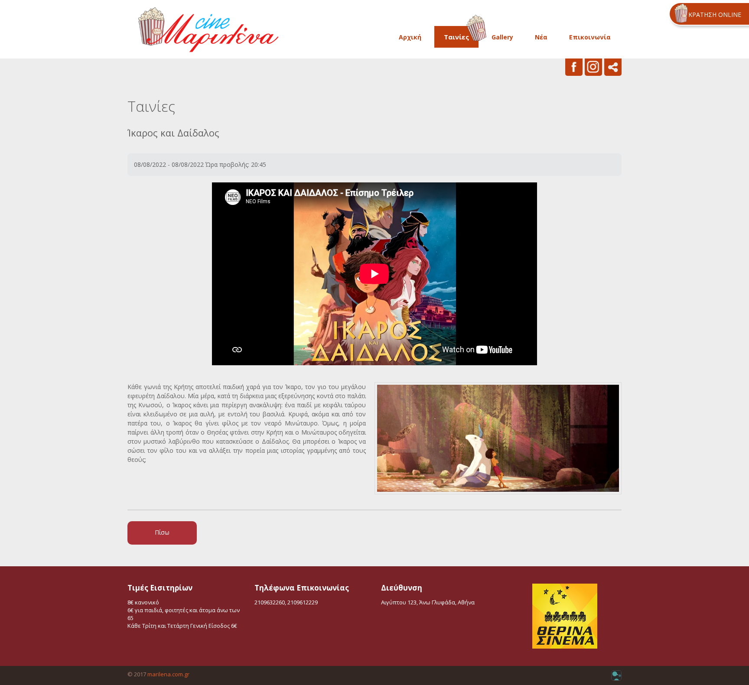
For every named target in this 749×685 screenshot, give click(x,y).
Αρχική (410, 37)
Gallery (502, 37)
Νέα (541, 37)
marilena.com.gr (168, 674)
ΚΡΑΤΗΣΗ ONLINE (714, 14)
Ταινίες (456, 36)
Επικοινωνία (590, 37)
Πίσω (162, 532)
